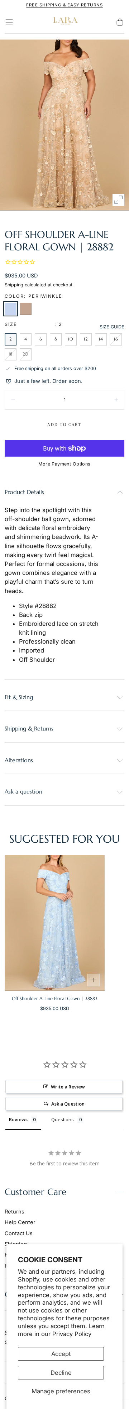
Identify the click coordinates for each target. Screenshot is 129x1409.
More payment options (64, 464)
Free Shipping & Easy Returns (64, 4)
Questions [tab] (62, 1119)
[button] (9, 22)
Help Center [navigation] (20, 1222)
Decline (61, 1372)
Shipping (14, 284)
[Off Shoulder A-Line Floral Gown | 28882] (55, 923)
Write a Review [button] (68, 1086)
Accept (61, 1353)
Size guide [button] (112, 326)
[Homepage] (64, 22)
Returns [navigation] (14, 1211)
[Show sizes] (93, 980)
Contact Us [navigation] (19, 1233)
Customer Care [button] (36, 1191)
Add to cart (64, 424)
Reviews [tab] (18, 1119)
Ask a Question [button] (68, 1104)
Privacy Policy (71, 1333)
